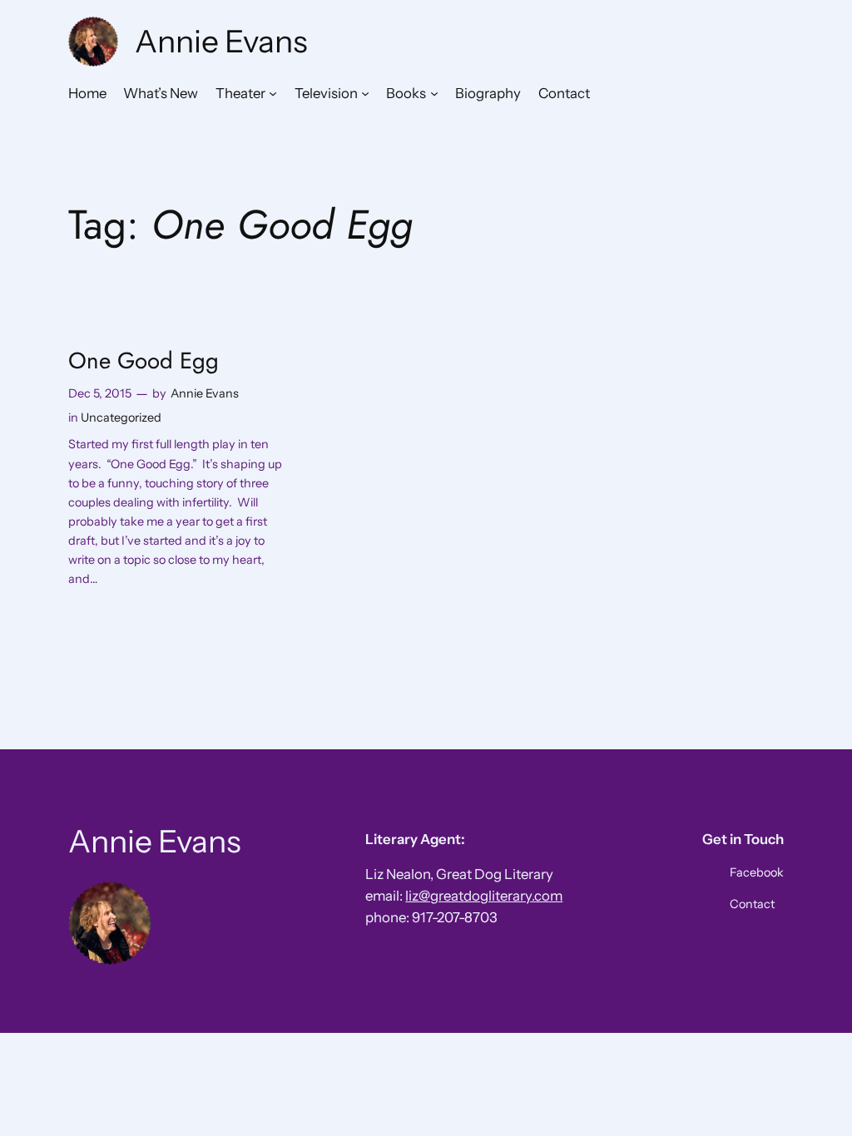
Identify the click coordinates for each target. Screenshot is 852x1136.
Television (326, 93)
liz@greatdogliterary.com (483, 895)
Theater (240, 93)
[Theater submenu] (273, 93)
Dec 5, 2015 (99, 393)
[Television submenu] (365, 93)
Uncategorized (121, 417)
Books (406, 93)
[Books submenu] (434, 93)
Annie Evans (221, 41)
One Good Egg (143, 360)
